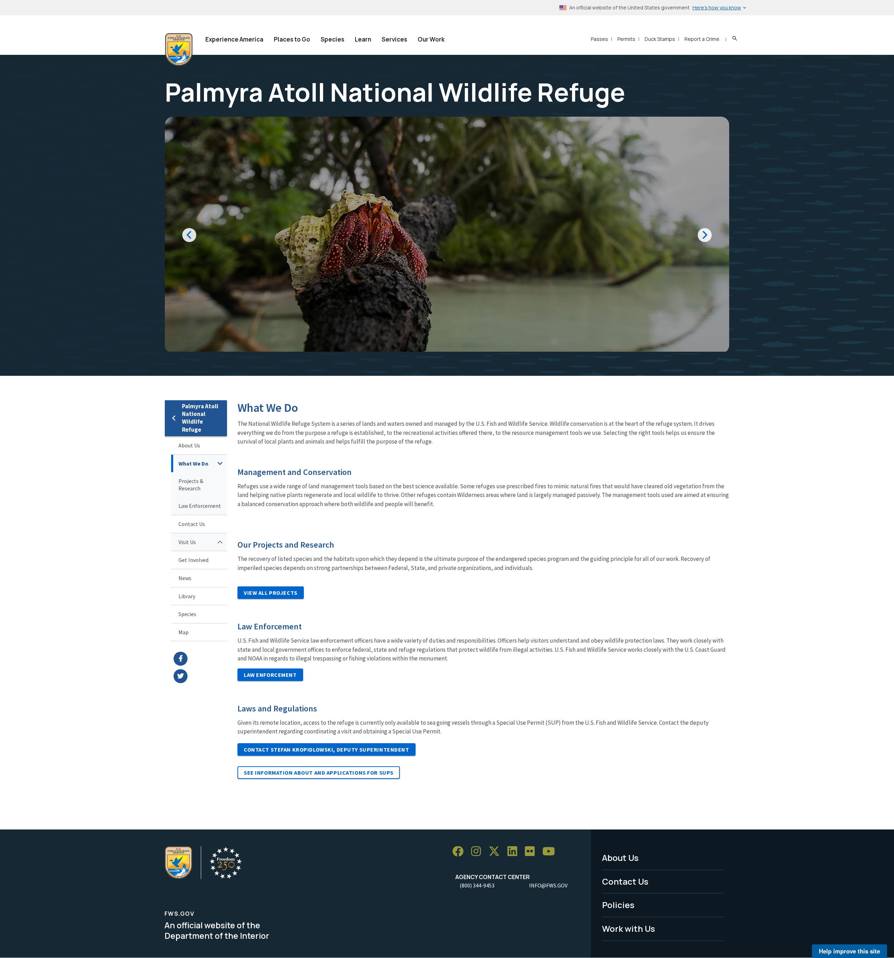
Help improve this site (849, 951)
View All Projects (271, 592)
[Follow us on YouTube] (551, 851)
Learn (363, 39)
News (184, 578)
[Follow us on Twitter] (497, 851)
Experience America (234, 39)
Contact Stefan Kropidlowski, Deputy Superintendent (326, 749)
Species (332, 39)
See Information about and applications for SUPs (319, 772)
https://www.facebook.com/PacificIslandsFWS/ (200, 659)
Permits (626, 39)
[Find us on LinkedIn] (514, 851)
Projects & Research (190, 484)
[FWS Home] (179, 49)
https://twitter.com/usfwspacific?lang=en (200, 676)
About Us (189, 445)
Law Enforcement (199, 505)
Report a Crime (701, 39)
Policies (618, 905)
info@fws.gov (548, 885)
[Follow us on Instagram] (478, 851)
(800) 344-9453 (477, 885)
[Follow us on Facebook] (460, 851)
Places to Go (292, 39)
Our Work (431, 39)
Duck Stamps (660, 39)
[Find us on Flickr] (532, 851)
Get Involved (193, 559)
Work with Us (628, 928)
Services (394, 39)
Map (183, 632)
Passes (599, 39)
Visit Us (187, 542)
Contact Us (191, 523)
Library (186, 596)
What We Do (193, 463)
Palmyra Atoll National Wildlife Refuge (200, 417)
